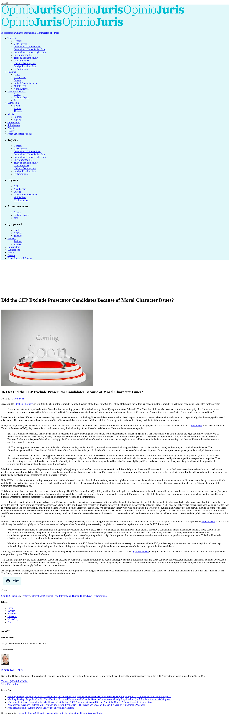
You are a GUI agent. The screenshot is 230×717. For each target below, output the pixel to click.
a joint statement (141, 551)
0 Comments (18, 398)
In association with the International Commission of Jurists (30, 32)
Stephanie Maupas (24, 404)
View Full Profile (9, 684)
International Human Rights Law (75, 596)
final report (196, 425)
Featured (25, 596)
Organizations (100, 596)
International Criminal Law (44, 596)
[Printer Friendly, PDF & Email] (12, 584)
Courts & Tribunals (10, 596)
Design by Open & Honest (31, 713)
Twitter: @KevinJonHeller (14, 681)
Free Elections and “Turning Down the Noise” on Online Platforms (41, 707)
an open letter (208, 521)
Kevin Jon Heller (12, 670)
